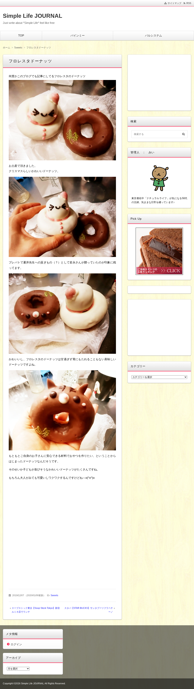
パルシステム (153, 35)
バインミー (77, 35)
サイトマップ (174, 3)
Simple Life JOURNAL (32, 16)
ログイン (16, 644)
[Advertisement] (62, 507)
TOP (21, 35)
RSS (188, 3)
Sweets (54, 595)
